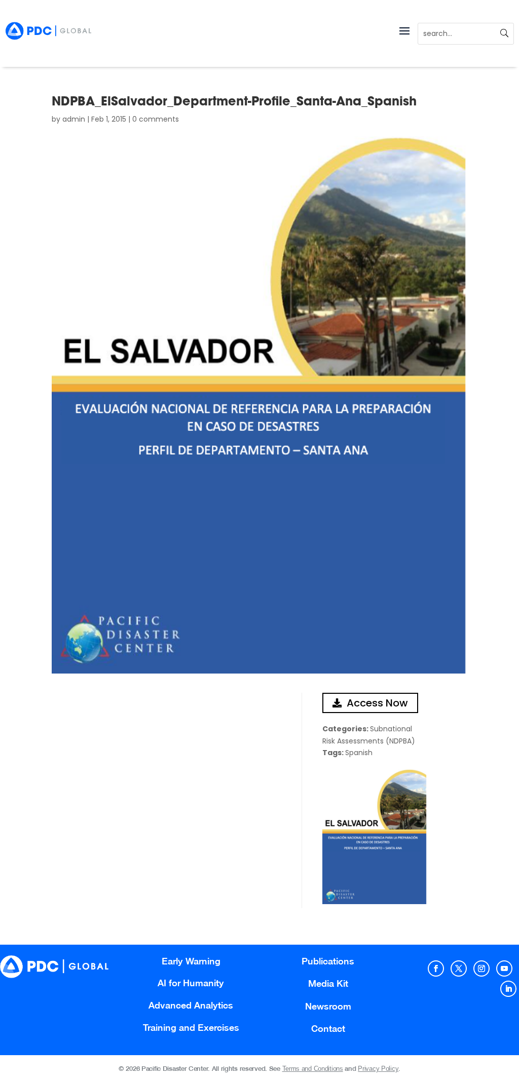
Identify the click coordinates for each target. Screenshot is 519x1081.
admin (73, 119)
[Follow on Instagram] (481, 968)
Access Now (377, 703)
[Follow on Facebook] (436, 968)
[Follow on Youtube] (504, 968)
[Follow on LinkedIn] (508, 989)
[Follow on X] (459, 968)
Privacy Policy (378, 1068)
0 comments (155, 119)
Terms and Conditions (312, 1068)
